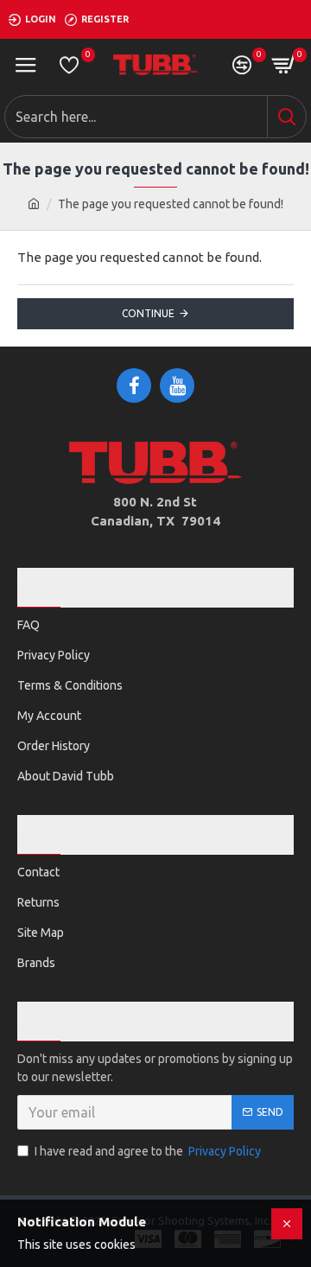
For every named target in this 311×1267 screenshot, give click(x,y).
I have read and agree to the (148, 1151)
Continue (148, 313)
